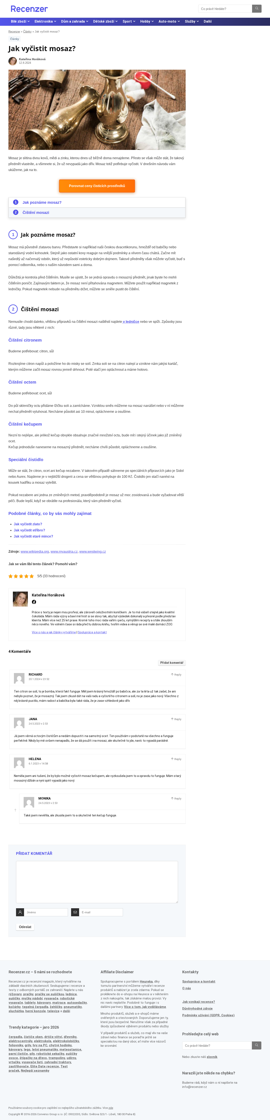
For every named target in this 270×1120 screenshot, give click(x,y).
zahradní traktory (57, 1062)
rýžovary (15, 994)
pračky (28, 994)
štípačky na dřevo (33, 1058)
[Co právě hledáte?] (257, 9)
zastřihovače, (19, 1066)
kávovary (15, 1049)
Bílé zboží (18, 21)
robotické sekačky (50, 1054)
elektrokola (42, 1041)
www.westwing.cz (92, 551)
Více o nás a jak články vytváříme (54, 632)
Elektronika (44, 21)
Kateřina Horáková (32, 59)
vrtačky (14, 1062)
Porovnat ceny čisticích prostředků (97, 186)
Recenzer (14, 31)
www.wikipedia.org (35, 551)
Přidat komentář (172, 662)
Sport (127, 21)
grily (28, 1045)
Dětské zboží (103, 21)
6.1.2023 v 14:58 (38, 763)
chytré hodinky (60, 1045)
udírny (71, 1058)
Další (208, 21)
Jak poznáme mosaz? (42, 202)
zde (110, 1107)
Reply (177, 674)
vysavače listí (32, 1062)
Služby (190, 21)
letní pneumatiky (45, 1049)
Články (27, 31)
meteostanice (70, 1049)
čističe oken (33, 1037)
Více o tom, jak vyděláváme (145, 1007)
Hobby (145, 21)
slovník (212, 1057)
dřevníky (70, 1037)
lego (27, 1049)
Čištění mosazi (36, 212)
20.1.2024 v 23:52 (39, 679)
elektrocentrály (20, 1041)
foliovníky (16, 1045)
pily (32, 1054)
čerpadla (15, 1037)
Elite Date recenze (44, 1066)
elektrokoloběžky (66, 1041)
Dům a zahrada (73, 21)
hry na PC (40, 1045)
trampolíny (57, 1058)
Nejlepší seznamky (35, 1070)
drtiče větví (53, 1037)
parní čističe (18, 1054)
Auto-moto (167, 21)
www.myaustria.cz (64, 551)
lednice (71, 994)
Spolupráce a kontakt (92, 632)
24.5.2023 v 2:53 (38, 723)
